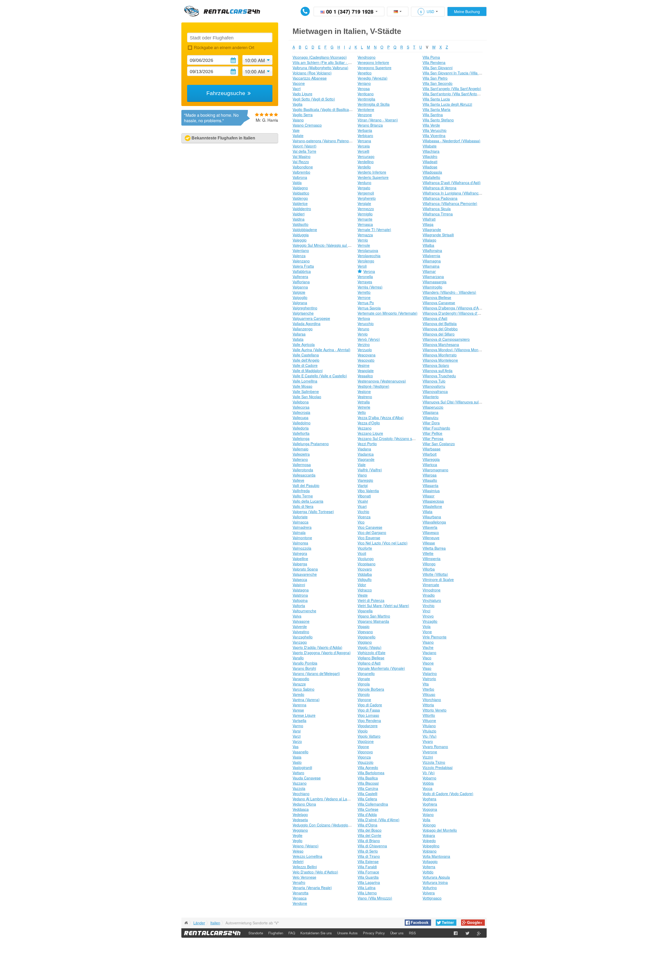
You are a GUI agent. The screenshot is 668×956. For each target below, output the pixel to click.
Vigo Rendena (369, 720)
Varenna (299, 704)
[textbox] (229, 37)
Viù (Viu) (429, 736)
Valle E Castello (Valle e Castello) (320, 375)
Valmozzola (302, 548)
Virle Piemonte (434, 637)
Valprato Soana (305, 569)
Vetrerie (363, 407)
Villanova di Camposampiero (446, 339)
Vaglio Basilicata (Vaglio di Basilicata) (323, 109)
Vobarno (429, 778)
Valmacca (300, 522)
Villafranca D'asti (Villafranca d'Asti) (451, 182)
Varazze (299, 684)
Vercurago (365, 156)
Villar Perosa (432, 438)
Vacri (297, 88)
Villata (427, 511)
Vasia (297, 757)
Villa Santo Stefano (438, 119)
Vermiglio (365, 213)
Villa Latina (366, 887)
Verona (369, 271)
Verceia (363, 146)
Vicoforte (364, 548)
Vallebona (301, 401)
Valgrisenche (303, 313)
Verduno (364, 182)
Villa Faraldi (367, 866)
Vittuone (429, 720)
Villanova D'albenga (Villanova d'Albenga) (456, 307)
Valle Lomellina (305, 381)
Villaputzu (430, 417)
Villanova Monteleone (440, 360)
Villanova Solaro (435, 365)
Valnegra (300, 553)
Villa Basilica (367, 778)
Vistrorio (429, 678)
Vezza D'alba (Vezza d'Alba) (380, 417)
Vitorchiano (431, 699)
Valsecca (300, 579)
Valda (297, 182)
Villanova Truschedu (439, 375)
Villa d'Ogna (367, 825)
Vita (425, 684)
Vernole (363, 245)
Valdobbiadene (305, 229)
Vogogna (429, 809)
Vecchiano (301, 793)
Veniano (364, 83)
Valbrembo (301, 172)
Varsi (297, 731)
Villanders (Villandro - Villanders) (449, 292)
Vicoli (361, 553)
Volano (428, 814)
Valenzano (301, 260)
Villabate (429, 146)
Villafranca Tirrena (437, 213)
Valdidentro (302, 208)
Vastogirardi (302, 767)
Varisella (299, 720)
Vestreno (364, 396)
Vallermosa (302, 464)
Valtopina (300, 600)
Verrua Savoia (369, 307)
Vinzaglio (429, 621)
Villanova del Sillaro (438, 334)
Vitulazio (429, 731)
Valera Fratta (303, 266)
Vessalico (365, 375)
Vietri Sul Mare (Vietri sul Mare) (383, 605)
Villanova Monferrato (439, 354)
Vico (361, 522)
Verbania (364, 130)
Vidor (361, 584)
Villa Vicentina (433, 135)
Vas (296, 746)
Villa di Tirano (368, 856)
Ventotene (365, 109)
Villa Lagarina (368, 882)
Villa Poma (431, 57)
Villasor (428, 495)
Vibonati (364, 495)
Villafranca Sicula (436, 208)
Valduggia (301, 234)
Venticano (365, 93)
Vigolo (362, 731)
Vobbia (428, 783)
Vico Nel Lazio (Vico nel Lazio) (382, 543)
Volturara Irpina (435, 882)
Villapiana (430, 412)
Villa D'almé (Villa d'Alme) (378, 819)
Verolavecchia (368, 255)
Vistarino (429, 673)
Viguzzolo (365, 762)
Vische (427, 647)
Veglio (297, 840)
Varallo (298, 657)
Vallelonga (301, 438)
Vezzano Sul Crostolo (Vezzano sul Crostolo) (394, 438)
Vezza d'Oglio (368, 422)
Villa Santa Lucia (436, 99)
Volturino (429, 887)
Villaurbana (431, 516)
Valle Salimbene (306, 391)
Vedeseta (300, 819)
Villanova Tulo (433, 381)
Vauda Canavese (307, 778)
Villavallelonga (434, 522)
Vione (427, 631)
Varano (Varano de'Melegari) (316, 673)
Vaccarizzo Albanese (310, 78)
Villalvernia (431, 255)
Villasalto (429, 480)
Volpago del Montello (439, 830)
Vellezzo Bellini (305, 866)
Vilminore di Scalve (438, 579)
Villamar (429, 271)
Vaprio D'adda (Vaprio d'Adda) (317, 647)
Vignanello (366, 673)
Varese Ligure (304, 715)
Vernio (362, 240)
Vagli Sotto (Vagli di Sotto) (314, 99)
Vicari (362, 506)
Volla (426, 819)
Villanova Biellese (436, 297)
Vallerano (300, 459)
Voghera (429, 798)
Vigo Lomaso (368, 715)
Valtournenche (304, 610)
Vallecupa (300, 417)
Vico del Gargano (371, 532)
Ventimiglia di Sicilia (373, 104)
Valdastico (301, 193)
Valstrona (300, 595)
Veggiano (300, 830)
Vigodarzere (367, 725)
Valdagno (300, 187)
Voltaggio (430, 861)
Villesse (428, 543)
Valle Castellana (306, 354)
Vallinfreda (301, 490)
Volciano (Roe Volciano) (312, 72)
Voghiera (429, 804)
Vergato (363, 187)
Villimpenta (431, 558)
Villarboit (429, 454)
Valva (297, 616)
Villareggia (431, 459)
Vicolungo (365, 558)
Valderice (300, 203)
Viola (426, 626)
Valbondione (303, 166)
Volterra (428, 866)
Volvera (428, 892)
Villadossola (432, 172)
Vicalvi (362, 501)
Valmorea (300, 543)
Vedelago (300, 814)
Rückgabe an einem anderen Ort (224, 47)
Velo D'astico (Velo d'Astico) (315, 872)
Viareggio (365, 480)
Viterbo (428, 689)
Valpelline (300, 558)
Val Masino (302, 156)
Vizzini (427, 757)
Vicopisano (366, 563)
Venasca (300, 898)
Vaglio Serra (303, 114)
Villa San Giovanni (437, 67)
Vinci (426, 610)
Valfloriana (301, 281)
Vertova (363, 318)
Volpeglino (430, 845)
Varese (298, 710)
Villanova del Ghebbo (440, 328)
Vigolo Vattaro (368, 736)
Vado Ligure (302, 93)
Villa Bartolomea (370, 772)
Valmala (299, 532)
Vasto (297, 762)
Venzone (364, 114)
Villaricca (429, 464)
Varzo (297, 741)
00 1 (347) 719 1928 (350, 11)
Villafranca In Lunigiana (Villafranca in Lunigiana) (462, 193)
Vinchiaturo (431, 600)
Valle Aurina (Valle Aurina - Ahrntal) (321, 349)
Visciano (429, 652)
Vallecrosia (301, 412)
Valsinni (299, 584)
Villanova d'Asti (434, 318)
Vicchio (363, 511)
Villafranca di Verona (439, 187)
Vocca (427, 788)
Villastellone (432, 506)
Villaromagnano (435, 469)
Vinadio (428, 595)
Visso (426, 668)
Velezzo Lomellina (307, 856)
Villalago (429, 240)
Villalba (428, 245)
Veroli (362, 266)
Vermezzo (365, 208)
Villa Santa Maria (436, 109)
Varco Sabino (303, 689)
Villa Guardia (368, 877)
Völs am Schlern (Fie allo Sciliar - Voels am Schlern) (335, 62)
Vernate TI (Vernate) (374, 229)
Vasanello (300, 751)
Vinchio (428, 605)
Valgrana (300, 302)
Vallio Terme (303, 495)
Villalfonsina (432, 250)
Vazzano (300, 783)
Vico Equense (368, 537)
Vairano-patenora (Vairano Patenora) (323, 140)
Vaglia (297, 104)
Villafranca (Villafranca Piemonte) (449, 203)
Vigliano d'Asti (368, 663)
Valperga (300, 563)
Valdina (299, 219)
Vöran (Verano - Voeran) (377, 119)
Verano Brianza (370, 125)
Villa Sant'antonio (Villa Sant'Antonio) (452, 93)
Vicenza (364, 516)
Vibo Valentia (368, 490)
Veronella (365, 276)
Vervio (362, 334)
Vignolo (363, 694)
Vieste (362, 595)
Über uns (397, 932)
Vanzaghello (303, 637)
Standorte (255, 932)
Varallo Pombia (305, 663)
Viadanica (365, 454)
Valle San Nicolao (307, 396)
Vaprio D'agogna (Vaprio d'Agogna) (322, 652)
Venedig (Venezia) (372, 78)
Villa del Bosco (369, 830)
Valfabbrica (302, 271)
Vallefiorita (301, 433)
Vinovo (428, 616)
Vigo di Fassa (368, 710)
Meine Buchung (467, 11)
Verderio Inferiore (371, 172)
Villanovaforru (433, 386)
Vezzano (364, 428)
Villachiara (430, 151)
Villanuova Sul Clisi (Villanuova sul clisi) (454, 401)
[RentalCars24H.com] (186, 923)
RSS (412, 932)
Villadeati (429, 161)
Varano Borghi (304, 668)
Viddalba (364, 574)
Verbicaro (365, 135)
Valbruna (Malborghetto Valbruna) (320, 67)
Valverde (300, 626)
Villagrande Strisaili (438, 234)
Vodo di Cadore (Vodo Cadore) (447, 793)
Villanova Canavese (438, 302)
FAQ (291, 932)
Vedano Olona (304, 804)
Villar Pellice (432, 433)
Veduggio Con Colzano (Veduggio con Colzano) (332, 825)
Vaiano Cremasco (307, 125)
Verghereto (366, 198)
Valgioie (299, 292)
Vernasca (365, 224)
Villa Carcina (367, 788)
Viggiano (364, 642)
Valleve (298, 480)
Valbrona (300, 177)
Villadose (429, 166)
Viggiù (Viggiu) (369, 647)
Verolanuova (367, 250)
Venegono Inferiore (373, 62)
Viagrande (365, 459)
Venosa (363, 88)
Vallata (298, 339)
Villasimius (431, 490)
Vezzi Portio (367, 443)
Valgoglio (300, 297)
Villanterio (430, 396)
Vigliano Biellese (370, 657)
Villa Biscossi (368, 783)
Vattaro (298, 772)
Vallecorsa (301, 407)
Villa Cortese (367, 809)
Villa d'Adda (367, 814)
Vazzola (299, 788)
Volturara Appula (436, 877)
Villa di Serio (367, 851)
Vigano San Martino (373, 616)
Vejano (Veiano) (306, 845)
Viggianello (366, 637)
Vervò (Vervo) (368, 339)
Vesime (363, 365)
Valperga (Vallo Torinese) (313, 511)
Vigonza (364, 757)
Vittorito (428, 715)
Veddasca (301, 809)
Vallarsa (299, 334)
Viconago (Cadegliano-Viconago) (320, 57)
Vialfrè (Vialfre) (369, 469)
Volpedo (429, 840)
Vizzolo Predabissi (437, 767)
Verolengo (365, 260)
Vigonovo (365, 751)
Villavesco (430, 532)
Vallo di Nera (303, 506)
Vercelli (363, 151)
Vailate (298, 135)
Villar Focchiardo (436, 428)
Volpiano (429, 851)
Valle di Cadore (305, 365)
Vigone (363, 746)
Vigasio (363, 626)
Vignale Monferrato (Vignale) (381, 668)
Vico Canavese (369, 527)
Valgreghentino (305, 307)
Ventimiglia (366, 99)
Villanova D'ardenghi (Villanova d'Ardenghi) (458, 313)
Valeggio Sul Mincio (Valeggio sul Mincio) (326, 245)
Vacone (299, 83)
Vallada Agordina (306, 323)
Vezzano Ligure (370, 433)
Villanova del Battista (439, 323)
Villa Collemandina (372, 804)
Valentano (301, 250)
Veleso (298, 851)
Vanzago (300, 642)
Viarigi (362, 485)
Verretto (364, 292)
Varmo (298, 725)
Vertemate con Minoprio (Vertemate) (387, 313)
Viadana (364, 448)
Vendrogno (366, 57)
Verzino (363, 344)
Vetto (361, 412)
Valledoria (301, 428)
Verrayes (364, 281)
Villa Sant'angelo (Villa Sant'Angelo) (451, 88)
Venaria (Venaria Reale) (312, 887)
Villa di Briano (368, 840)
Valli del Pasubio (306, 485)
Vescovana (366, 354)
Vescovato (365, 360)
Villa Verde (431, 125)
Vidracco (364, 590)
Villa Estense (368, 861)
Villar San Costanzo (438, 443)
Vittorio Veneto (434, 710)
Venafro (299, 882)
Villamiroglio (432, 287)
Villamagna (431, 260)
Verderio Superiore (373, 177)
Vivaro (427, 741)
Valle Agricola (304, 344)
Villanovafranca (435, 391)
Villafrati (429, 219)
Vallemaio (300, 448)
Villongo (429, 563)
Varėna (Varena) (306, 699)
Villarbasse (431, 448)
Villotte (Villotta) (435, 574)
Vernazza (365, 234)
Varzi (297, 736)
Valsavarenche (305, 574)
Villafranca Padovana (439, 198)
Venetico (364, 72)
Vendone (300, 903)
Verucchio (365, 323)
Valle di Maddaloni (308, 370)
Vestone (364, 391)
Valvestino (301, 631)
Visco (426, 657)
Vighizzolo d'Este (371, 652)
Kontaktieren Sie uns (316, 932)
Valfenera (300, 276)
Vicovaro (364, 569)
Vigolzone (365, 741)
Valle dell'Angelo (306, 360)
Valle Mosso (302, 386)
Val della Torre (304, 151)
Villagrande (431, 229)
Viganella (365, 610)
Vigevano (365, 631)
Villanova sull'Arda (437, 370)
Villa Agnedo (367, 767)
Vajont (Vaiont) (305, 146)
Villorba (428, 569)
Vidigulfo (364, 579)
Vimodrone (431, 590)
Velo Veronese (304, 877)
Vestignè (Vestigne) (373, 386)
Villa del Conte (369, 835)
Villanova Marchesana (440, 344)
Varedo (298, 694)
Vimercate (430, 584)
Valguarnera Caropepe (311, 318)
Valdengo (300, 198)
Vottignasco (432, 898)
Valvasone (301, 621)
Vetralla (363, 401)
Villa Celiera (367, 798)
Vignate (363, 678)
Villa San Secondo (437, 83)
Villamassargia (434, 281)
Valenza (299, 255)
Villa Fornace (368, 872)
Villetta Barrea (434, 548)
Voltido (427, 872)
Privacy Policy (374, 932)
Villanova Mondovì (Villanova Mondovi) (454, 349)
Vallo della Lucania (308, 501)
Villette (427, 553)
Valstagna (301, 590)
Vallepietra (301, 454)
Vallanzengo (303, 328)
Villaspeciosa (433, 501)
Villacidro (429, 156)
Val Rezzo (301, 161)
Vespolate (365, 370)
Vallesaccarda (304, 475)
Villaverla (429, 527)
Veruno (363, 328)
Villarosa (429, 475)
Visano (428, 642)
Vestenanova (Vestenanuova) (381, 381)
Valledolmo (302, 422)
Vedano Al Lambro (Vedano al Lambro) (325, 798)
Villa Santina (432, 114)
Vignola (363, 684)
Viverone (429, 751)
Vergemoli (365, 193)
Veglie (297, 835)
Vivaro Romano (435, 746)
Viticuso (428, 694)
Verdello (364, 166)
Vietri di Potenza (370, 600)
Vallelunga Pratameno (311, 443)
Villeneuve (430, 537)
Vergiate (364, 203)
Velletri (298, 861)
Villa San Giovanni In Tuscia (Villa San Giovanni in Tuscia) (470, 72)
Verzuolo (364, 349)
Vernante (364, 219)
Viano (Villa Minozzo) (374, 898)
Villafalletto (431, 177)
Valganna (300, 287)
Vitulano (429, 725)
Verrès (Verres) (370, 287)
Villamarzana (433, 276)
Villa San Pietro (435, 78)
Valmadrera (302, 527)
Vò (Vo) (428, 772)
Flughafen (275, 932)
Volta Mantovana (436, 856)
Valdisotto (300, 224)
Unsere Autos (347, 932)
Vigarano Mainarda (373, 621)
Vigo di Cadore (369, 704)
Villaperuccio (432, 407)
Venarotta (300, 892)
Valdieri (299, 213)
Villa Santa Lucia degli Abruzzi (447, 104)
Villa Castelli (367, 793)
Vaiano (298, 119)
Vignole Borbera (370, 689)
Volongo (429, 825)
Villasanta (430, 485)
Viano (362, 475)
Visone (428, 663)
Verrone (364, 297)
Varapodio (301, 678)
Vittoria (428, 704)
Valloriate (300, 516)
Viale (361, 464)
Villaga (427, 224)
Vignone (364, 699)
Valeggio (300, 240)
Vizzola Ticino (433, 762)
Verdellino (365, 161)
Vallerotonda (303, 469)
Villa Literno (367, 892)
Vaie (296, 130)
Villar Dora (431, 422)
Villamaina (430, 266)
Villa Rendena (433, 62)
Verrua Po (365, 302)
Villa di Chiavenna (372, 845)
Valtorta (299, 605)
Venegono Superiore (374, 67)
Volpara (428, 835)
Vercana (364, 140)
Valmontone (302, 537)
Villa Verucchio (434, 130)
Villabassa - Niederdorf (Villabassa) (451, 140)
